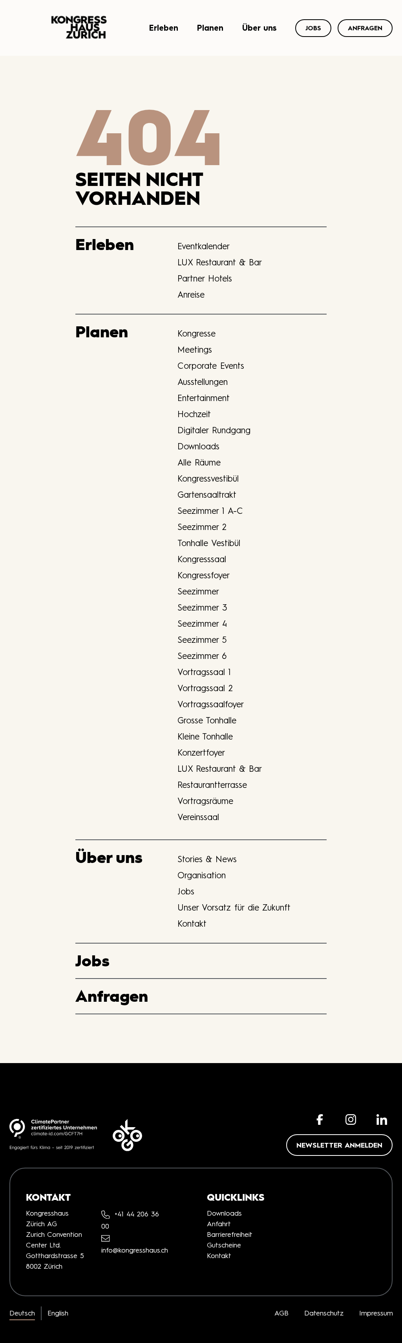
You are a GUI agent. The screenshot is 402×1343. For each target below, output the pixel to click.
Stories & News (207, 859)
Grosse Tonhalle (206, 720)
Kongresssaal (201, 559)
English (58, 1313)
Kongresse (196, 333)
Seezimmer (198, 591)
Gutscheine (224, 1245)
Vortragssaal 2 (205, 688)
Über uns (259, 27)
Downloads (198, 446)
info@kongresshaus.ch (134, 1250)
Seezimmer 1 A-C (210, 510)
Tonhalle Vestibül (208, 543)
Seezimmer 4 (202, 623)
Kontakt (191, 923)
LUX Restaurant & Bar (219, 262)
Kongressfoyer (203, 575)
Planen (210, 27)
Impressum (376, 1313)
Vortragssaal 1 (204, 672)
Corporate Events (210, 365)
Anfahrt (219, 1223)
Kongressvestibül (208, 478)
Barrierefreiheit (229, 1234)
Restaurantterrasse (212, 784)
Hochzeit (194, 414)
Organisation (201, 875)
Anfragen (365, 28)
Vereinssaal (198, 817)
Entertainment (203, 398)
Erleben (163, 27)
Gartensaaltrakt (206, 494)
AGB (281, 1313)
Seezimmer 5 (202, 639)
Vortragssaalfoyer (210, 704)
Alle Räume (199, 462)
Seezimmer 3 (202, 607)
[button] (320, 1119)
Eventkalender (203, 246)
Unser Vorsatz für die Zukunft (234, 907)
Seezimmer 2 (202, 526)
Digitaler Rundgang (213, 430)
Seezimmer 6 (202, 655)
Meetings (194, 349)
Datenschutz (324, 1313)
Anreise (191, 294)
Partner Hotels (204, 278)
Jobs (313, 28)
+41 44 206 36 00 (130, 1220)
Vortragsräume (205, 801)
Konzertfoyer (201, 752)
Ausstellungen (202, 381)
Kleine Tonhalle (205, 736)
